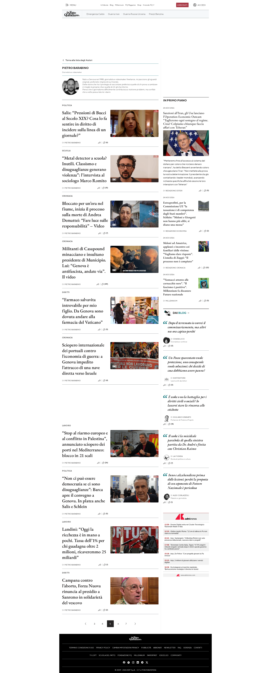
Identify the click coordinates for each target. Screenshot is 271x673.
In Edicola (104, 5)
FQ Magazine (130, 5)
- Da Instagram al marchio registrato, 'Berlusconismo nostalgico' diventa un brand (181, 568)
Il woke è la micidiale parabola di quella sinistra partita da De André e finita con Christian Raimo (187, 442)
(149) (106, 284)
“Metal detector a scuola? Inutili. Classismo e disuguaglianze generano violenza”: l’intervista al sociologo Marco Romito (84, 169)
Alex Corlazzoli (180, 495)
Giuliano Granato (181, 417)
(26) (106, 463)
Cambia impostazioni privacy (125, 647)
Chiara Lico (177, 339)
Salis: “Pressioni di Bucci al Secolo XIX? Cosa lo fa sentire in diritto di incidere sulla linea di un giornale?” (84, 124)
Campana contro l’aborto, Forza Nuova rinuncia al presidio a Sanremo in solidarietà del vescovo (82, 591)
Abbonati (182, 5)
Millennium (119, 5)
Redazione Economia (174, 231)
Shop (139, 5)
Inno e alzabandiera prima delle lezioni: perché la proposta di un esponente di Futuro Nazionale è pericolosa (188, 481)
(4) (107, 380)
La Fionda (177, 456)
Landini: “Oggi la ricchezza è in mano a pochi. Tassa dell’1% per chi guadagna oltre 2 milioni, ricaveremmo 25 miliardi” (84, 543)
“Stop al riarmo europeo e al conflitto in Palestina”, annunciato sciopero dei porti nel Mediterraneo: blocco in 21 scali (85, 444)
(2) (107, 610)
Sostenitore (178, 378)
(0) (107, 514)
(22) (207, 268)
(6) (107, 142)
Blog (111, 5)
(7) (107, 233)
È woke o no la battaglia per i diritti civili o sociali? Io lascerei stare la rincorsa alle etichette (187, 403)
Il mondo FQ (147, 5)
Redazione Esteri (173, 191)
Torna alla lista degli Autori (78, 60)
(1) (107, 565)
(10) (106, 188)
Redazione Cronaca (174, 268)
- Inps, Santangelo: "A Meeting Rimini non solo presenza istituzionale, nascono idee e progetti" (185, 539)
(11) (107, 329)
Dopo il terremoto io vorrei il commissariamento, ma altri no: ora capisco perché (187, 327)
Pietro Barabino (71, 143)
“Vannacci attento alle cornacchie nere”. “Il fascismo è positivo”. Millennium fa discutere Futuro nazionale (177, 287)
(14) (172, 424)
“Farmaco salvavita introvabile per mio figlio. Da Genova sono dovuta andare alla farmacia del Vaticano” (82, 311)
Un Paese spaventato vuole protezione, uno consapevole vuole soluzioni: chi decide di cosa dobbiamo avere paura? (186, 364)
